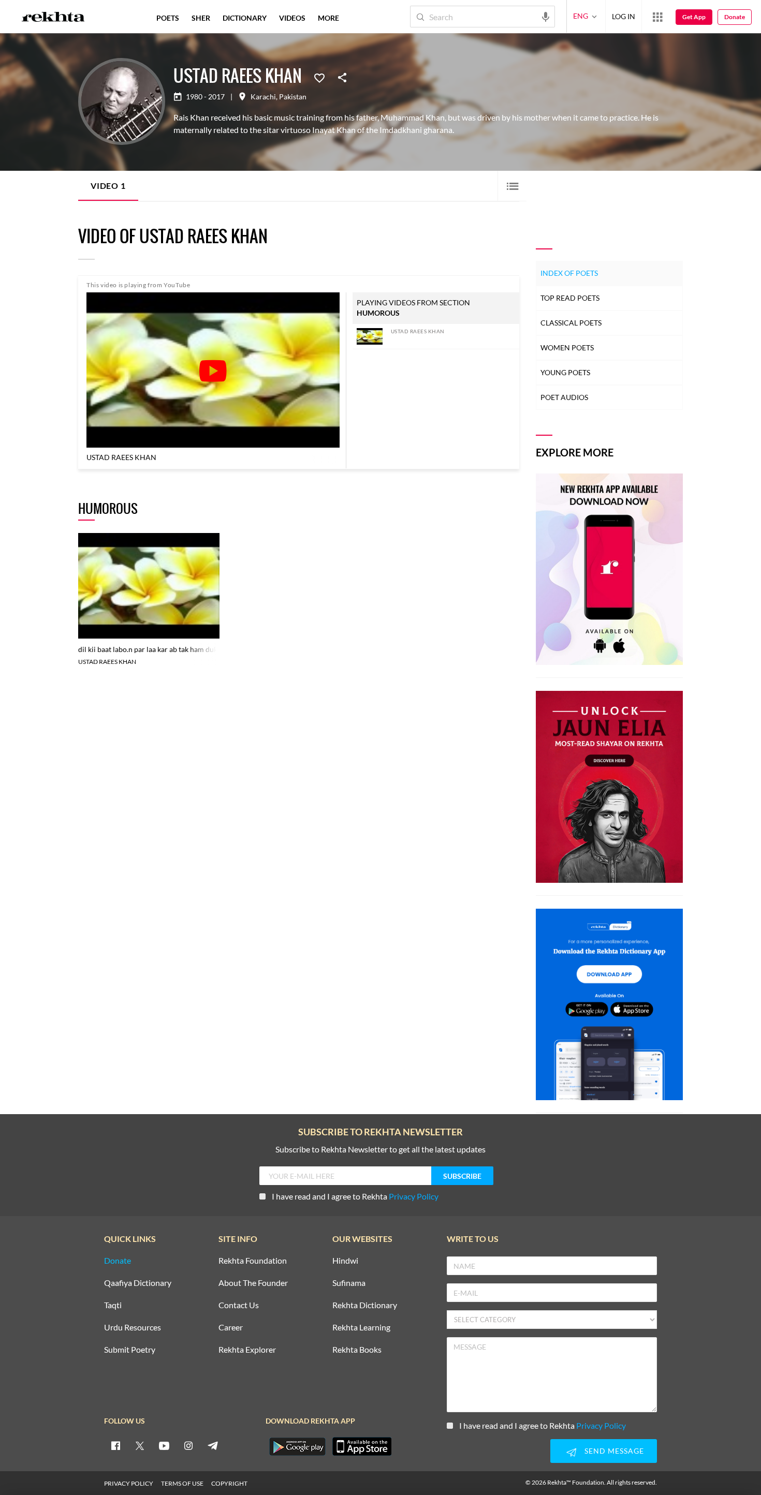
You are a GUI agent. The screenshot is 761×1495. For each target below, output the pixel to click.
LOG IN (623, 16)
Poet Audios (564, 397)
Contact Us (238, 1305)
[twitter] (139, 1445)
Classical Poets (571, 322)
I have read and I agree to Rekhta (355, 1196)
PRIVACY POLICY (128, 1483)
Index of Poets (569, 273)
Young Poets (565, 372)
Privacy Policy (413, 1196)
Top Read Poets (569, 297)
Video (108, 185)
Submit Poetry (129, 1349)
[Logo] (53, 18)
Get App (694, 17)
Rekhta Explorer (247, 1349)
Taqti (113, 1305)
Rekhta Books (357, 1349)
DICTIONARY (245, 17)
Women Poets (567, 347)
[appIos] (361, 1446)
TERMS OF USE (182, 1483)
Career (230, 1327)
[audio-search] (545, 16)
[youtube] (164, 1445)
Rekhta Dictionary (364, 1305)
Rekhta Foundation (252, 1260)
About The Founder (253, 1283)
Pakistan (292, 96)
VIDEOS (292, 17)
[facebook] (115, 1445)
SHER (201, 17)
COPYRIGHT (229, 1483)
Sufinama (348, 1283)
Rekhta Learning (361, 1327)
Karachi (263, 96)
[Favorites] (319, 77)
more (328, 17)
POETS (167, 17)
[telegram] (212, 1445)
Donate (734, 17)
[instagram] (188, 1445)
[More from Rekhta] (657, 16)
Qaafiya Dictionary (137, 1283)
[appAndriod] (297, 1446)
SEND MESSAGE (614, 1450)
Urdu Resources (132, 1327)
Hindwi (345, 1260)
